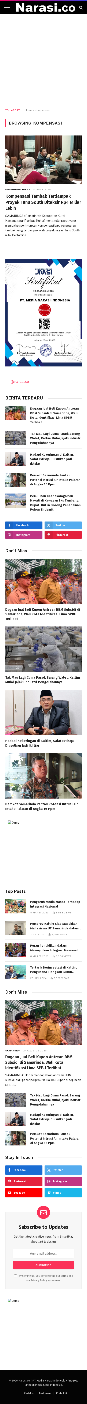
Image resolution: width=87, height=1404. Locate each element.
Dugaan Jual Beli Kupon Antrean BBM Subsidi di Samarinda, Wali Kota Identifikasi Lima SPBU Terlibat (42, 614)
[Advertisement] (43, 61)
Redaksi (29, 1393)
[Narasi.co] (45, 7)
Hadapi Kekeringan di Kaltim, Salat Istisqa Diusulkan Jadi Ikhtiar (52, 459)
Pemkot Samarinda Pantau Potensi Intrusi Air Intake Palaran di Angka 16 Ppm (55, 479)
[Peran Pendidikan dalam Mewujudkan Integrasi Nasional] (15, 950)
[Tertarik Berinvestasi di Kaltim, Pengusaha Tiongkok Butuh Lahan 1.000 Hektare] (15, 972)
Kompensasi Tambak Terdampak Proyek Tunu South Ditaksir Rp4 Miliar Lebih (43, 202)
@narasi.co (20, 382)
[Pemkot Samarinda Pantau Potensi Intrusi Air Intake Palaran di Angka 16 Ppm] (15, 480)
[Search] (80, 7)
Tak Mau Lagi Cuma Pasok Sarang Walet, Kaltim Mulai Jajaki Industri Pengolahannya (55, 438)
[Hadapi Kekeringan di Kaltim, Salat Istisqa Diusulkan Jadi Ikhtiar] (15, 459)
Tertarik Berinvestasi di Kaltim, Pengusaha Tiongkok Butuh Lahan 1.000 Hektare (53, 972)
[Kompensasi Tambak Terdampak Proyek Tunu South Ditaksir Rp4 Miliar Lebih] (43, 159)
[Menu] (7, 7)
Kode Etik (61, 1393)
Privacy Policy (39, 1280)
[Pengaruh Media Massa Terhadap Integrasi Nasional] (15, 906)
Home (28, 110)
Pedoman (45, 1393)
